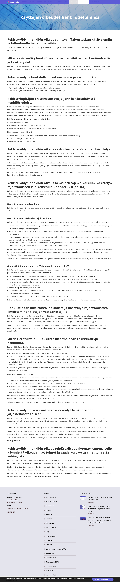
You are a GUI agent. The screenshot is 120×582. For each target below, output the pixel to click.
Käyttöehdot (50, 553)
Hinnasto (49, 519)
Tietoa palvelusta (51, 527)
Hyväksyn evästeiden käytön (103, 579)
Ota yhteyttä (50, 523)
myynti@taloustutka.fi (14, 502)
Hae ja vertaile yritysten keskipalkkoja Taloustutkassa (99, 498)
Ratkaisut (49, 514)
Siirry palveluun (51, 497)
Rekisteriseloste (51, 558)
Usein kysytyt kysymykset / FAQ (56, 549)
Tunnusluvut (50, 571)
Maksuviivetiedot (51, 575)
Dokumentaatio (51, 566)
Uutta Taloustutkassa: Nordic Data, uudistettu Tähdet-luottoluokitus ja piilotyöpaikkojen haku (99, 520)
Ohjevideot (49, 540)
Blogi (47, 532)
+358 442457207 (12, 500)
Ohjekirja (49, 545)
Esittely (48, 510)
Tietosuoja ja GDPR (52, 562)
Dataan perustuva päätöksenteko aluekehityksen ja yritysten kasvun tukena (98, 508)
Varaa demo (50, 506)
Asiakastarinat (50, 536)
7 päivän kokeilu (51, 501)
